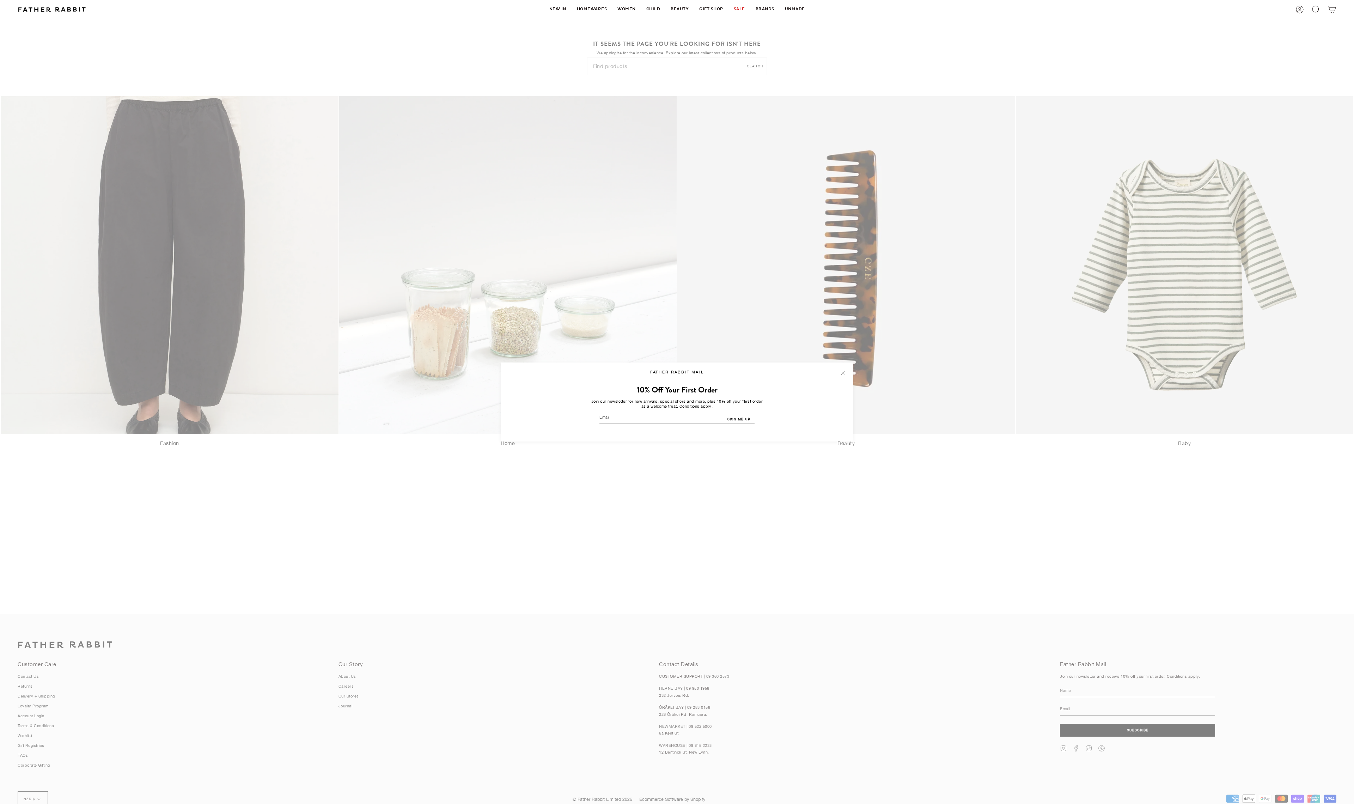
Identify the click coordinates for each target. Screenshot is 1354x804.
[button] (592, 9)
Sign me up (738, 419)
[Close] (842, 373)
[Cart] (1332, 9)
